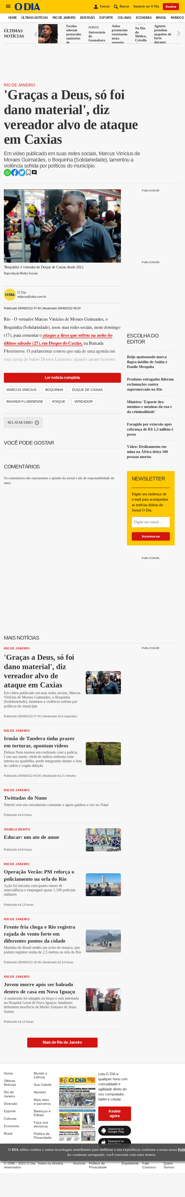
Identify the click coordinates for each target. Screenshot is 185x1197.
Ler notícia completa (62, 377)
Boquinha (54, 390)
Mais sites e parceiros (42, 1102)
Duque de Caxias (87, 390)
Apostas (40, 1092)
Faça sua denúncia (41, 1124)
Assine (170, 6)
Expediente (130, 1163)
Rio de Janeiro (64, 17)
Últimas (14, 33)
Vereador (83, 401)
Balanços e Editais (42, 1113)
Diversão (87, 17)
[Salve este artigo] (28, 174)
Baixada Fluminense (25, 401)
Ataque (58, 401)
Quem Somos (169, 1165)
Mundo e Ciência (40, 1075)
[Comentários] (34, 174)
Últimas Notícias (34, 17)
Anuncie (79, 1163)
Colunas (125, 17)
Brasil (161, 17)
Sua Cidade (43, 1085)
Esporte (106, 17)
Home (12, 17)
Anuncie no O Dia (146, 6)
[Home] (27, 9)
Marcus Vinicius (21, 390)
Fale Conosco (149, 1165)
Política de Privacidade (43, 1135)
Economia (144, 17)
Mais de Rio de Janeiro (62, 1042)
